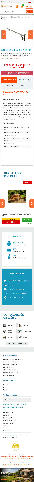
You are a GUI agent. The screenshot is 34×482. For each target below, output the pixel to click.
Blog (4, 387)
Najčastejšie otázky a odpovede (13, 359)
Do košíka (27, 220)
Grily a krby (22, 456)
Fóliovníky (15, 456)
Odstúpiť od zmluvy (9, 362)
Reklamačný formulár (10, 364)
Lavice (3, 19)
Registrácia (12, 2)
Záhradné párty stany (23, 458)
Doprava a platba (8, 367)
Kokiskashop (5, 17)
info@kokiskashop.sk (10, 437)
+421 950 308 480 (8, 435)
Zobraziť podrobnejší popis (10, 58)
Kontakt (5, 390)
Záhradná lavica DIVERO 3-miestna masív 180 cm (16, 215)
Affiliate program (8, 375)
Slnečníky (30, 456)
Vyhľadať (29, 12)
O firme (5, 384)
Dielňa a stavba (6, 456)
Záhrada (14, 17)
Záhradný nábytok (24, 17)
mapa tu (5, 425)
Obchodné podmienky (10, 370)
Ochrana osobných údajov (11, 372)
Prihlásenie (4, 2)
